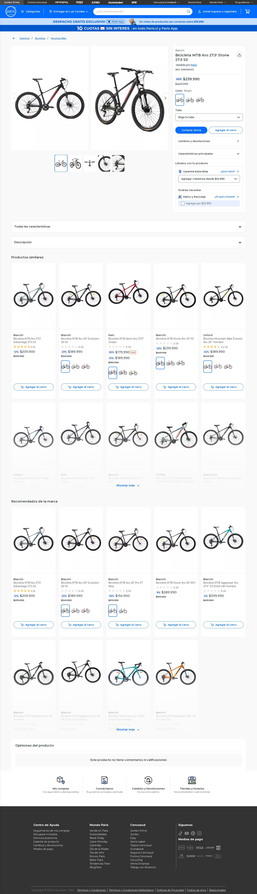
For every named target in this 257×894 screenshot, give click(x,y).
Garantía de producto (46, 841)
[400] (180, 363)
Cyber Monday (99, 841)
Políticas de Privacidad (170, 890)
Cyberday (95, 845)
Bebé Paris (96, 860)
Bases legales (217, 890)
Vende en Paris (99, 830)
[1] (65, 366)
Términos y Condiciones (91, 890)
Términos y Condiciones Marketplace (131, 890)
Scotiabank (137, 849)
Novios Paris (194, 2)
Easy (133, 838)
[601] (228, 366)
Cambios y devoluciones (48, 845)
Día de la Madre (99, 849)
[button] (68, 11)
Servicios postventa (45, 838)
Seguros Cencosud (141, 852)
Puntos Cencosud (37, 2)
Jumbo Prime (11, 2)
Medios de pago (43, 849)
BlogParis (95, 867)
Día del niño (97, 852)
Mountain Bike (58, 38)
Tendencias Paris (100, 863)
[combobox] (209, 117)
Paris (194, 65)
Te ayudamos (242, 2)
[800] (133, 373)
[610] (112, 373)
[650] (123, 373)
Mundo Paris (216, 2)
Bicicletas (40, 38)
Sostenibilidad (98, 834)
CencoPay (136, 860)
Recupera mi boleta (45, 834)
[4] (207, 366)
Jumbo (134, 834)
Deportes (25, 38)
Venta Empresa (139, 863)
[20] (75, 366)
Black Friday (97, 838)
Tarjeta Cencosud (140, 845)
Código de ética (196, 890)
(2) (34, 346)
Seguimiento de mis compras (51, 830)
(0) (82, 346)
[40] (217, 366)
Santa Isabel (137, 841)
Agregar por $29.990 (198, 203)
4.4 (222, 346)
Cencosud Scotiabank (165, 2)
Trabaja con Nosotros (143, 867)
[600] (85, 366)
